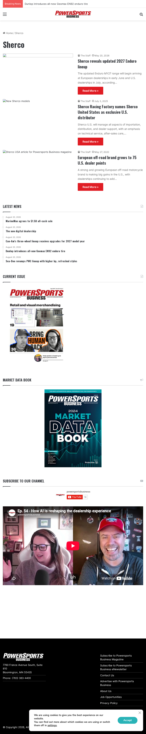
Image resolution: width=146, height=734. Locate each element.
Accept (127, 720)
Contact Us (107, 675)
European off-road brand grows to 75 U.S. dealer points (107, 160)
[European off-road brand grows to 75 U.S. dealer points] (38, 167)
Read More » (90, 90)
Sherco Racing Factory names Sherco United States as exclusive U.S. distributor (108, 112)
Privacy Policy (109, 703)
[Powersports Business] (73, 14)
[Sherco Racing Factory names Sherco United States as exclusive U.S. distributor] (38, 119)
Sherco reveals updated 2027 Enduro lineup (107, 63)
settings (52, 725)
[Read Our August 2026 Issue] (36, 325)
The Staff (85, 55)
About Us (105, 691)
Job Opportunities (111, 696)
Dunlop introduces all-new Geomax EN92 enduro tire (56, 3)
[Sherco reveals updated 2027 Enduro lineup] (38, 73)
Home (9, 33)
